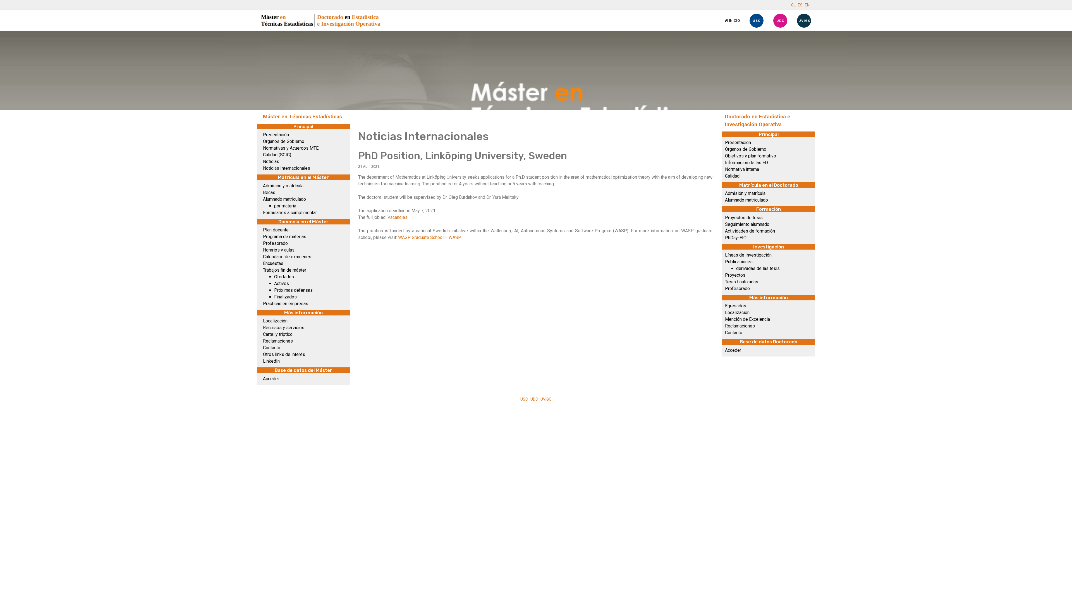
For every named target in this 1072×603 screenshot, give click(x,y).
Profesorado (275, 243)
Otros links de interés (284, 354)
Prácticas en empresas (285, 303)
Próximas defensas (293, 290)
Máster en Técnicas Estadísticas (302, 117)
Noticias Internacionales (286, 168)
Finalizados (285, 297)
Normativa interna (742, 169)
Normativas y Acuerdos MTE (291, 148)
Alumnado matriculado (284, 199)
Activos (281, 283)
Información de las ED (746, 162)
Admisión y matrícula (283, 185)
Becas (269, 192)
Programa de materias (284, 236)
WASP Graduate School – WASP (429, 237)
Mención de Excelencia (747, 319)
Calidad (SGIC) (277, 154)
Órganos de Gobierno (283, 141)
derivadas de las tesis (758, 268)
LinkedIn (271, 361)
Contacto (271, 347)
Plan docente (276, 230)
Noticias (271, 161)
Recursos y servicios (283, 327)
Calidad (732, 176)
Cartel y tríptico (278, 334)
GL (793, 5)
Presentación (276, 134)
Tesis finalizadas (741, 281)
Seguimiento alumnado (747, 224)
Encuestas (273, 263)
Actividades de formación (750, 231)
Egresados (735, 305)
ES (800, 5)
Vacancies (397, 217)
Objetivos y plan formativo (750, 156)
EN (807, 5)
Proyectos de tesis (744, 217)
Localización (275, 321)
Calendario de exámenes (287, 256)
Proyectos (735, 275)
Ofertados (284, 276)
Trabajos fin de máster (284, 270)
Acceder (271, 378)
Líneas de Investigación (748, 255)
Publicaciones (739, 261)
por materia (285, 206)
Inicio (734, 20)
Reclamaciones (278, 341)
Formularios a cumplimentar (290, 212)
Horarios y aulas (279, 250)
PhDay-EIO (735, 237)
